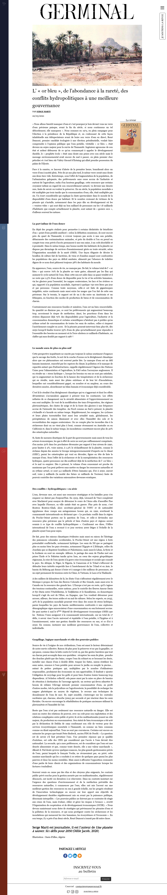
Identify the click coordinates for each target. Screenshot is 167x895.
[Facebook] (65, 856)
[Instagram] (76, 891)
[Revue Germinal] (83, 10)
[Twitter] (70, 856)
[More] (80, 856)
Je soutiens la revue (162, 26)
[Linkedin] (75, 856)
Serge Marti (44, 112)
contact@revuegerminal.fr (89, 886)
